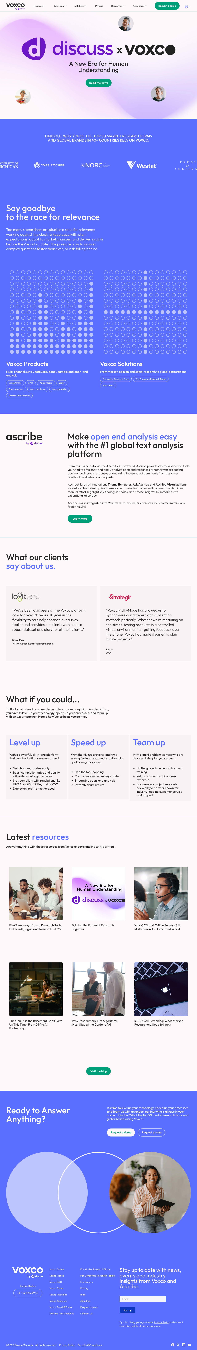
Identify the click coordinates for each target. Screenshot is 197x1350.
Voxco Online (15, 382)
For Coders (108, 385)
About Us (85, 1300)
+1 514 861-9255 (27, 1293)
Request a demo (167, 5)
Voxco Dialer (57, 1288)
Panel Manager (16, 389)
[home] (15, 6)
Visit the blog (98, 1071)
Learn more (80, 518)
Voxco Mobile (45, 382)
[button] (40, 6)
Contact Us (86, 1313)
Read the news (98, 83)
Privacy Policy (161, 1322)
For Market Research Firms (116, 379)
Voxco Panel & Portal (61, 1307)
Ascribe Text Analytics (19, 395)
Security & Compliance (90, 1345)
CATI (30, 382)
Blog (82, 1294)
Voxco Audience (38, 389)
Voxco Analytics (59, 389)
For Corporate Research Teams (151, 379)
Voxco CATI (56, 1281)
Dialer (62, 382)
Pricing (99, 5)
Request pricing (151, 1132)
